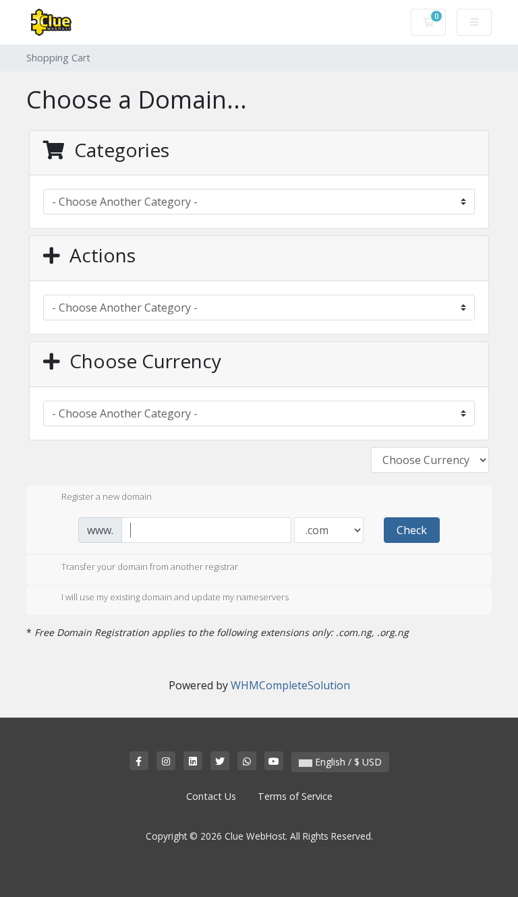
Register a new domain (106, 497)
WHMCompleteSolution (290, 685)
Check (412, 530)
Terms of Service (295, 796)
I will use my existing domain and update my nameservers (175, 597)
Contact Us (211, 796)
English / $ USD (347, 761)
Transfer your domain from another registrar (149, 566)
